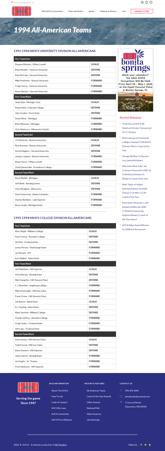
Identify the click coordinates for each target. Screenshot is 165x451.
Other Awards (93, 402)
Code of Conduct (59, 402)
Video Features (94, 414)
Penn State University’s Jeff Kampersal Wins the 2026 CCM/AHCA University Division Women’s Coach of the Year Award (135, 211)
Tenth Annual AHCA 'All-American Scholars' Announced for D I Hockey (136, 127)
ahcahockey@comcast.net (24, 2)
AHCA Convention (60, 414)
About (91, 11)
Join (124, 11)
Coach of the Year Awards (99, 396)
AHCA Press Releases (61, 419)
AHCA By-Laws (58, 408)
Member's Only (142, 11)
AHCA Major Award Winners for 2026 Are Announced (135, 227)
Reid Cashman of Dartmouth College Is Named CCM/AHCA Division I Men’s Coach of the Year (136, 144)
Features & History (108, 11)
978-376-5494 (132, 390)
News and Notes (75, 11)
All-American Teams (96, 390)
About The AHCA (59, 390)
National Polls (93, 408)
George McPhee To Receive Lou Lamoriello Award (135, 158)
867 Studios (61, 444)
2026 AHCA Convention (52, 11)
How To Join (57, 396)
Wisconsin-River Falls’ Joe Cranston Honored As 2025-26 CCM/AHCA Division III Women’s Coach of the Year (136, 172)
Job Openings (93, 419)
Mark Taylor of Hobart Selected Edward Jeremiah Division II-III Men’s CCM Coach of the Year (134, 190)
